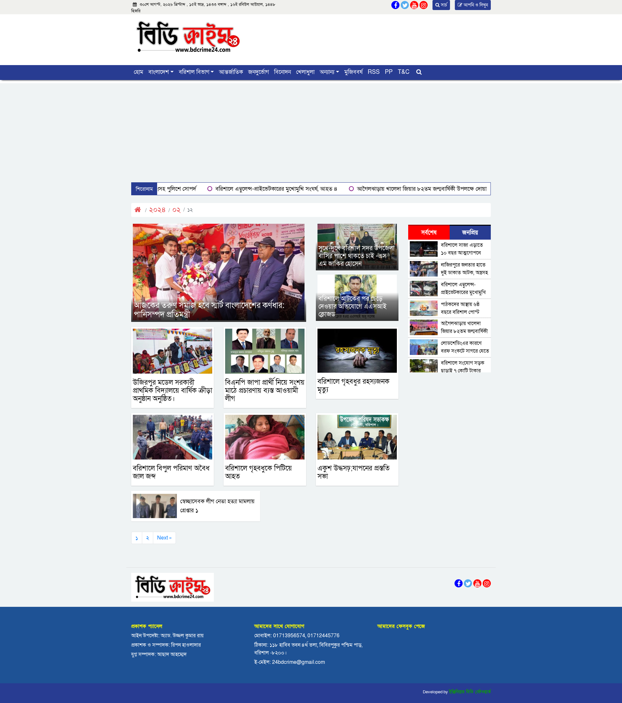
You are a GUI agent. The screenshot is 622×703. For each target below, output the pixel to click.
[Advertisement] (311, 128)
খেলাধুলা (305, 72)
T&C (403, 72)
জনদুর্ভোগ (258, 72)
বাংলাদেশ (158, 72)
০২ (176, 210)
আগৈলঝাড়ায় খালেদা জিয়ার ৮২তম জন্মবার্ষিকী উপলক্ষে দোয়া (380, 189)
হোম (138, 72)
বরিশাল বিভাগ (194, 72)
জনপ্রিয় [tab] (470, 232)
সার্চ (443, 5)
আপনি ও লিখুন (475, 5)
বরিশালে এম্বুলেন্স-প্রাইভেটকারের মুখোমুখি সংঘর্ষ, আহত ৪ (235, 189)
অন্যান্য (327, 72)
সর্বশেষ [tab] (428, 232)
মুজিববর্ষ (353, 72)
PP (389, 72)
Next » (164, 537)
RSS (374, 72)
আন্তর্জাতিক (231, 72)
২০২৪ (157, 210)
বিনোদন (282, 72)
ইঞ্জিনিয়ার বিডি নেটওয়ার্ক (470, 692)
